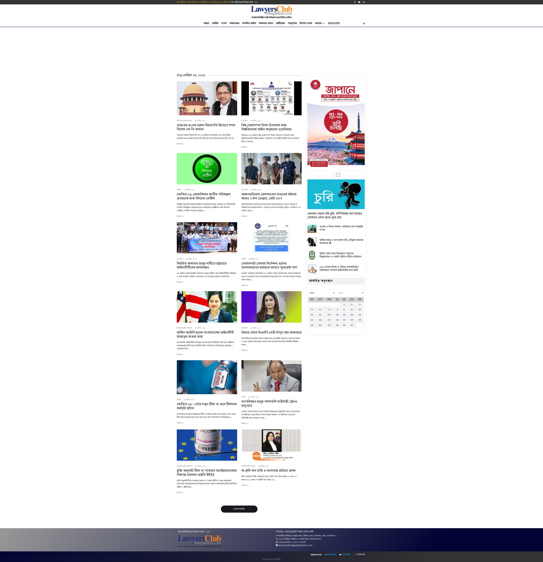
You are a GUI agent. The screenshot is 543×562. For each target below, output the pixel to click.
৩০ (351, 325)
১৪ (337, 315)
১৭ (360, 315)
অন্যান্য (318, 23)
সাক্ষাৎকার (234, 23)
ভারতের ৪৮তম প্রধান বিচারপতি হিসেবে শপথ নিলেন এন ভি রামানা (206, 127)
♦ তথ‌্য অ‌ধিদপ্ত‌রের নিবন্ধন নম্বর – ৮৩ (243, 2)
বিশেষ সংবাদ (306, 23)
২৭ (329, 325)
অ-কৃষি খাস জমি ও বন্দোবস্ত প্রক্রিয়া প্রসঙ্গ (268, 471)
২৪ (360, 320)
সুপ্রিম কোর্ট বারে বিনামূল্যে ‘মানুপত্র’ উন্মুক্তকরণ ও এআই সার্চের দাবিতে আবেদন (340, 255)
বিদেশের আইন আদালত (184, 121)
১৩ (329, 315)
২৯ (344, 325)
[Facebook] (355, 2)
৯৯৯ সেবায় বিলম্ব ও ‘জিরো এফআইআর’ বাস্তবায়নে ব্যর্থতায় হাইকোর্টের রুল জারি (339, 268)
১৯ (320, 320)
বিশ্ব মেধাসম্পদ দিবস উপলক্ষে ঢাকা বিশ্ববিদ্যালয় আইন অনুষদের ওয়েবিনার (266, 127)
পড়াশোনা (292, 23)
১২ (320, 315)
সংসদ (224, 23)
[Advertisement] (271, 48)
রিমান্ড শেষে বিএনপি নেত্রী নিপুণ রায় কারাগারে (271, 332)
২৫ (312, 325)
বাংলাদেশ (244, 190)
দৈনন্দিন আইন (249, 23)
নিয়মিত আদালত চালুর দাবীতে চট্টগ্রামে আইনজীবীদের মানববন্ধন (202, 266)
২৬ (320, 325)
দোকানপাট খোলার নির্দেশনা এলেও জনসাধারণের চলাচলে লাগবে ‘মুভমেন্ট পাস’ (269, 266)
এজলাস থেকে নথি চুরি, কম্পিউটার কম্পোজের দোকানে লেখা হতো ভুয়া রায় (334, 215)
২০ (329, 320)
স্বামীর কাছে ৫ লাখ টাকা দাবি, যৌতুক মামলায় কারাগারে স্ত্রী (341, 241)
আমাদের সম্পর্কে (316, 555)
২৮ (337, 325)
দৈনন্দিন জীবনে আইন (248, 466)
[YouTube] (359, 2)
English (334, 23)
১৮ (312, 320)
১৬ (352, 315)
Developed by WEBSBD (271, 559)
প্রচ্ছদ (206, 23)
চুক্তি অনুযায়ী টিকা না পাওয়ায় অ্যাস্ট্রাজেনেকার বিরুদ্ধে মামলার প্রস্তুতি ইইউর (207, 473)
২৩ (351, 320)
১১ (312, 315)
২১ (337, 320)
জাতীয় (215, 23)
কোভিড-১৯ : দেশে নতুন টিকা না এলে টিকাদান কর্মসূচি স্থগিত (207, 406)
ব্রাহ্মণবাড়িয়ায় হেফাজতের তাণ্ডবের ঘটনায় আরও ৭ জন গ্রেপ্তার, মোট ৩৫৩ (269, 196)
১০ (360, 310)
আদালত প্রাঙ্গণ (266, 23)
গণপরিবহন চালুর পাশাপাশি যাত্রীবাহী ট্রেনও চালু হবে (269, 404)
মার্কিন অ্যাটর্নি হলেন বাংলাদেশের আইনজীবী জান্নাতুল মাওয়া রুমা (205, 335)
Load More (239, 509)
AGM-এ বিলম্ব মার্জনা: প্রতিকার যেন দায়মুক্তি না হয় (341, 228)
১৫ (344, 315)
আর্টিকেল (280, 23)
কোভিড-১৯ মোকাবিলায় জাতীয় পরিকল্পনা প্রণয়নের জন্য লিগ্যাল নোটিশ (204, 196)
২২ (344, 320)
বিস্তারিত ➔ (180, 144)
